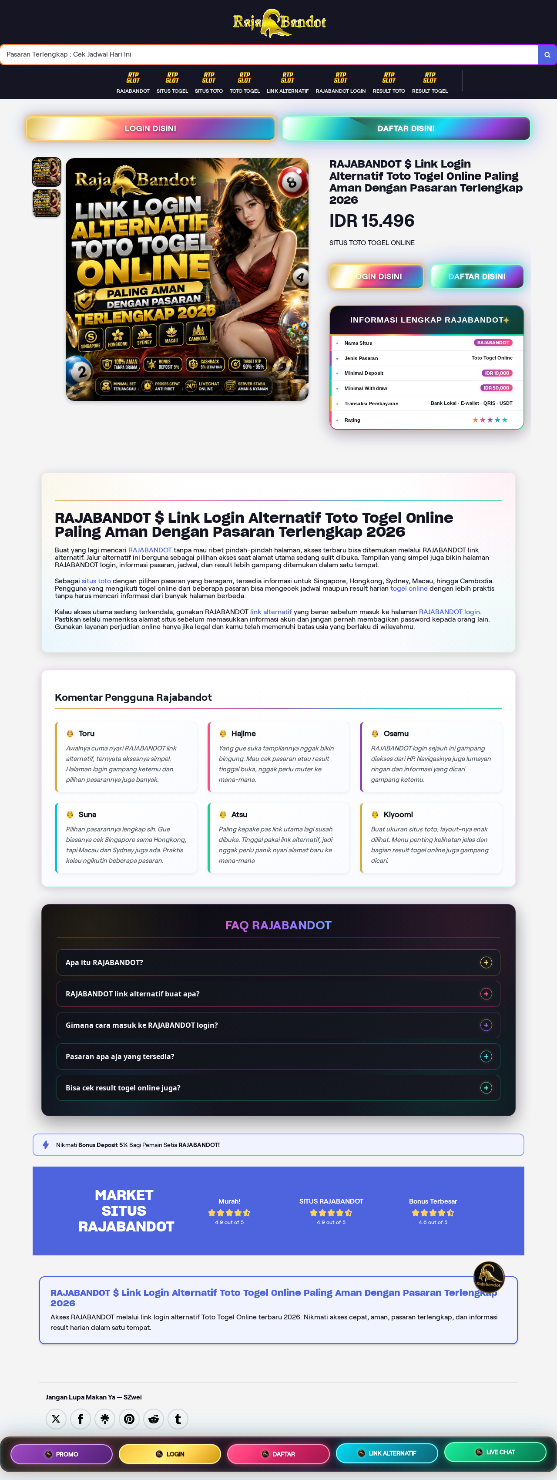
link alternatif (271, 612)
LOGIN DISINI (150, 128)
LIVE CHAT (501, 1452)
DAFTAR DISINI (406, 128)
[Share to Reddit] (153, 1418)
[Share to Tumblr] (178, 1418)
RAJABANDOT (150, 550)
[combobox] (269, 54)
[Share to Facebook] (80, 1418)
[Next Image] (302, 280)
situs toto (96, 581)
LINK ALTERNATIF (392, 1453)
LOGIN (176, 1453)
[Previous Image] (73, 280)
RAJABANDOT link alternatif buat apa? (133, 994)
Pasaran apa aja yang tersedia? (120, 1056)
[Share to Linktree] (104, 1418)
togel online (409, 588)
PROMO (67, 1453)
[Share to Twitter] (56, 1418)
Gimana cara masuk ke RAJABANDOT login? (142, 1025)
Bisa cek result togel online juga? (123, 1088)
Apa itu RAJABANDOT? (104, 962)
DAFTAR (284, 1454)
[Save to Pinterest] (129, 1418)
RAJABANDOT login (449, 612)
